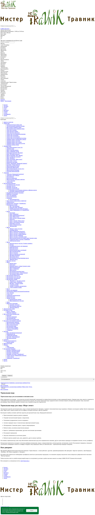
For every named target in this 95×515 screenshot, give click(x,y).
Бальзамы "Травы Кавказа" (13, 164)
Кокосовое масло (14, 248)
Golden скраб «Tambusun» (16, 282)
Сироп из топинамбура (12, 328)
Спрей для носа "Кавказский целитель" (17, 355)
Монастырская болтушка (13, 166)
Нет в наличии (4, 385)
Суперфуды (9, 330)
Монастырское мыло (15, 267)
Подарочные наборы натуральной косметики (18, 291)
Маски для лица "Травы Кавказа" (18, 234)
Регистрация (8, 101)
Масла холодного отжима (13, 323)
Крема (8, 211)
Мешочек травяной (11, 312)
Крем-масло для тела (15, 223)
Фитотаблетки (10, 176)
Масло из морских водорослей (17, 254)
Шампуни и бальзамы (12, 303)
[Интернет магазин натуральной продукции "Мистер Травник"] (8, 8)
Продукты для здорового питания (12, 320)
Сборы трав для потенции (13, 136)
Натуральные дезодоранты (13, 278)
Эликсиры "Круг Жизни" (13, 175)
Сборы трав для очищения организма (16, 134)
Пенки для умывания (12, 290)
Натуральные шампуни (15, 306)
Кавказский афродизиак (13, 167)
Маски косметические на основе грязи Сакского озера (23, 238)
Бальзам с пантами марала (13, 351)
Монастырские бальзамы (13, 170)
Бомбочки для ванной (12, 194)
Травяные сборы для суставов (14, 142)
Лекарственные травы (9, 308)
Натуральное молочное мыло (17, 271)
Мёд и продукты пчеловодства (11, 314)
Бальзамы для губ (11, 186)
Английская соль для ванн (13, 184)
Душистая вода (10, 202)
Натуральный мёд (11, 318)
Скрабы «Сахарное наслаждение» (18, 286)
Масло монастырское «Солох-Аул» (15, 168)
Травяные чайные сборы (13, 144)
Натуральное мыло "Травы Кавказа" (19, 272)
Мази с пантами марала (12, 150)
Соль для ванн (10, 292)
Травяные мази (10, 148)
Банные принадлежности (10, 340)
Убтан (8, 302)
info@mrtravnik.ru (25, 461)
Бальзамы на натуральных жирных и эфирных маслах (23, 190)
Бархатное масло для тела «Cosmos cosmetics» (21, 243)
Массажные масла (14, 256)
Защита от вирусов (8, 122)
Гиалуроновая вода (14, 199)
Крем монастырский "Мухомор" (15, 152)
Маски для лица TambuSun (16, 235)
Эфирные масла (14, 259)
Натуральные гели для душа (14, 276)
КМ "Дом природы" (15, 206)
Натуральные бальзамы (9, 348)
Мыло (8, 262)
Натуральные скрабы (12, 279)
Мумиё (5, 359)
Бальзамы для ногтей (12, 187)
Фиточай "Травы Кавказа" (13, 336)
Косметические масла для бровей (18, 250)
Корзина (3, 99)
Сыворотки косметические (13, 295)
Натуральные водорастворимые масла (19, 258)
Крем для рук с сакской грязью (17, 218)
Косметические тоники (15, 299)
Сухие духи (9, 294)
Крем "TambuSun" (14, 214)
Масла (8, 242)
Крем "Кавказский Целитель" (17, 215)
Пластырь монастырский (13, 171)
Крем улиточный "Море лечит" (14, 159)
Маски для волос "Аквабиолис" (18, 232)
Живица (6, 344)
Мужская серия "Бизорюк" (16, 207)
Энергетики (10, 182)
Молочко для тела (11, 260)
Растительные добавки (12, 327)
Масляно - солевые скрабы (16, 283)
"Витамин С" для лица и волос (17, 280)
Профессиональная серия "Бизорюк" (19, 208)
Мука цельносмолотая (12, 324)
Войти (2, 101)
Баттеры (12, 244)
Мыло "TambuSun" (14, 268)
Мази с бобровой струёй (13, 151)
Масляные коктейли (15, 255)
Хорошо (31, 510)
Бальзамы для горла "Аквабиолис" (15, 354)
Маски (8, 227)
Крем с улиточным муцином (17, 222)
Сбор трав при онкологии (13, 132)
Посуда (5, 360)
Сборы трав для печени (12, 135)
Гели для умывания (11, 195)
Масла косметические (15, 251)
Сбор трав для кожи (12, 130)
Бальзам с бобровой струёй (13, 350)
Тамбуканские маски (15, 240)
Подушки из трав (8, 310)
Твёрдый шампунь (14, 307)
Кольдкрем (12, 212)
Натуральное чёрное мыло (16, 274)
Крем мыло (12, 264)
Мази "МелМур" (11, 158)
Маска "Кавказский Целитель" (17, 231)
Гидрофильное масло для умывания (19, 246)
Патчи (8, 288)
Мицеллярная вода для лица (17, 300)
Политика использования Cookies (12, 512)
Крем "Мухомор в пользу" (13, 154)
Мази (8, 346)
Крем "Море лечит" (14, 216)
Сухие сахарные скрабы (16, 287)
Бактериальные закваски (13, 322)
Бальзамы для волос (15, 304)
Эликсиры (6, 172)
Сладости (6, 339)
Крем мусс (12, 219)
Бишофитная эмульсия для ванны (15, 192)
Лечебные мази (7, 146)
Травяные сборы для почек (13, 140)
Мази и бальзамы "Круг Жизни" (15, 155)
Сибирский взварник (12, 335)
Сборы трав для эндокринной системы (16, 138)
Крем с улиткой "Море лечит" (17, 220)
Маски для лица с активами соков (18, 236)
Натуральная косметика (10, 183)
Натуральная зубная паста (13, 275)
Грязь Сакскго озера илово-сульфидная (16, 200)
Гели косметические (12, 196)
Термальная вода (11, 296)
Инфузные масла (14, 247)
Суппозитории (10, 347)
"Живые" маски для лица (16, 228)
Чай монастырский (11, 338)
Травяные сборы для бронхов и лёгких (16, 139)
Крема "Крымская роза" (16, 224)
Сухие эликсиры (11, 180)
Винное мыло (13, 263)
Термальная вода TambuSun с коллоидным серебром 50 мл (15, 382)
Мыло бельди (13, 270)
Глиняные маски (14, 230)
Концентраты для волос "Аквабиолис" (16, 203)
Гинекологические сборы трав (14, 124)
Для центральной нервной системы (15, 126)
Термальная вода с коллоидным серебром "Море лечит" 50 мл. (16, 386)
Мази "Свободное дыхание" (14, 156)
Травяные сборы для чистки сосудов (16, 143)
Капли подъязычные (12, 178)
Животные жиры (8, 343)
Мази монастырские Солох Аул (14, 147)
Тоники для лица (11, 298)
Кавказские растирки (12, 162)
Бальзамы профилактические (17, 191)
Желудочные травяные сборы (14, 127)
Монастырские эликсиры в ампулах (16, 179)
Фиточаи (6, 331)
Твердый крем (13, 226)
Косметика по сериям (12, 204)
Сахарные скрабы (14, 284)
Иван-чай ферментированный (14, 332)
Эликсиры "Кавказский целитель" (15, 174)
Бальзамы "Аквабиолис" (13, 352)
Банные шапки (10, 342)
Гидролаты (9, 198)
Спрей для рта (10, 356)
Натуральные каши (11, 326)
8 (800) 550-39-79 (5, 28)
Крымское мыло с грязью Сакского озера (20, 266)
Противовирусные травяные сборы (15, 128)
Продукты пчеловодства (13, 319)
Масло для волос (14, 252)
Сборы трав (7, 123)
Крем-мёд (9, 315)
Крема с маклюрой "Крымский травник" (17, 163)
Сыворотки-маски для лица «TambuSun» (20, 239)
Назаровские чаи (11, 334)
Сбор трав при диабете (12, 131)
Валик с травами (11, 311)
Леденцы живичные (12, 316)
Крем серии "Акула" (12, 160)
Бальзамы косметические (13, 188)
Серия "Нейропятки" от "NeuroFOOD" (19, 210)
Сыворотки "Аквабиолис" (13, 358)
